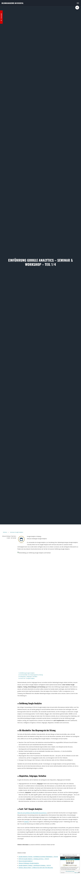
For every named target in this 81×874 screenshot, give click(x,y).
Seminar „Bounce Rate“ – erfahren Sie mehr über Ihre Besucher (36, 867)
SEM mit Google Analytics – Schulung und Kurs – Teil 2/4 (34, 859)
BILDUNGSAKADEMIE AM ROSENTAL (12, 3)
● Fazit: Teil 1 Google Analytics (27, 678)
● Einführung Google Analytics (26, 673)
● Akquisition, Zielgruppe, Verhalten (28, 676)
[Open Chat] (77, 7)
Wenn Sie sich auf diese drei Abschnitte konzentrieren (32, 813)
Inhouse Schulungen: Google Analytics (29, 863)
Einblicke (26, 821)
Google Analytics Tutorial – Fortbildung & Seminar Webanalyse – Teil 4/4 (38, 856)
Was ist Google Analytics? (26, 861)
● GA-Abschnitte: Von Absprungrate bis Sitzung (31, 674)
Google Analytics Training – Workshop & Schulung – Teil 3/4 (35, 865)
